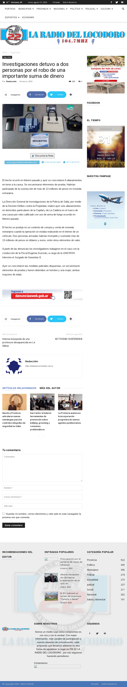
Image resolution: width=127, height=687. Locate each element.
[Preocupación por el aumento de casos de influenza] (51, 562)
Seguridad (7, 57)
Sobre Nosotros (70, 2)
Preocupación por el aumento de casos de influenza (71, 562)
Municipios (24, 9)
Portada (56, 2)
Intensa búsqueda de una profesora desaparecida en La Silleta (18, 342)
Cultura (106, 9)
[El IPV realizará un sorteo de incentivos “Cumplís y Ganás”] (51, 596)
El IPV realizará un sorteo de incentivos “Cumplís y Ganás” (70, 596)
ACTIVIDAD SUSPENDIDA (68, 338)
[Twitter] (116, 2)
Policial (90, 9)
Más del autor (50, 388)
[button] (123, 9)
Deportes (11, 17)
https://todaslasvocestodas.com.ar (39, 366)
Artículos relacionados (19, 388)
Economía (28, 17)
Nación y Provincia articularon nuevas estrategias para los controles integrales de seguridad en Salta (13, 419)
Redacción (11, 81)
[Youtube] (122, 2)
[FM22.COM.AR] (63, 35)
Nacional (59, 9)
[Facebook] (111, 2)
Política (75, 9)
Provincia (42, 9)
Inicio (4, 52)
